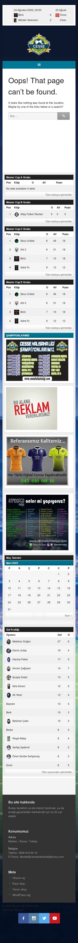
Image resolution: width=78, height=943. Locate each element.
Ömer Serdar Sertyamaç (26, 756)
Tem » (68, 615)
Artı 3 (23, 249)
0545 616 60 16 (28, 853)
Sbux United (27, 240)
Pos (8, 182)
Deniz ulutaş (19, 650)
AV (44, 182)
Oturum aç (18, 878)
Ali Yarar (17, 694)
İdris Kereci (18, 686)
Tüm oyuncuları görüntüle (57, 772)
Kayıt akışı (18, 883)
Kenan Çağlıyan (21, 668)
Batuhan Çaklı (20, 720)
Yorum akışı (19, 889)
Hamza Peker (20, 659)
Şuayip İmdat (19, 677)
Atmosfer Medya (12, 910)
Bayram (10, 703)
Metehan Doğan (21, 641)
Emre (9, 765)
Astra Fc (25, 267)
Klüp (17, 182)
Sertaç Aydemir (21, 747)
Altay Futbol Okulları (31, 214)
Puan (59, 182)
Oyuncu (10, 635)
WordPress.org (21, 895)
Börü (23, 258)
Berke (9, 729)
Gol (60, 635)
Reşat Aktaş (19, 738)
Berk (8, 712)
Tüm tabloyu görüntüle (58, 195)
